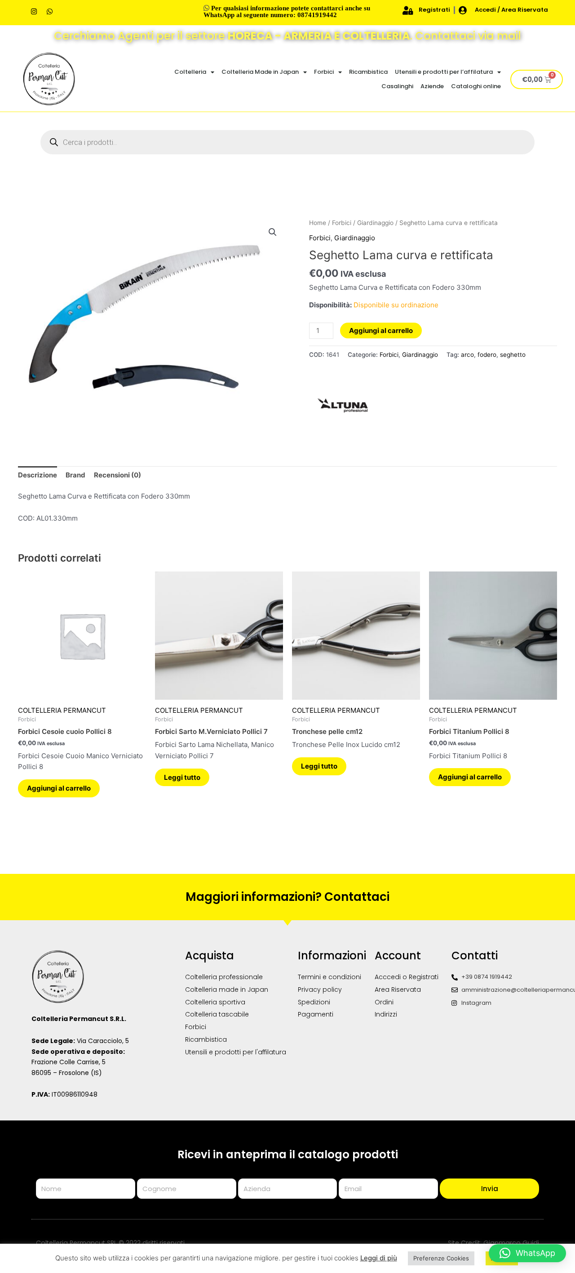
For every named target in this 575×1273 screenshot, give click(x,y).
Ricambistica (368, 71)
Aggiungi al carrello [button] (59, 788)
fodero (487, 354)
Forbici (324, 71)
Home (317, 222)
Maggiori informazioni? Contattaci (287, 897)
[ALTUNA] (342, 405)
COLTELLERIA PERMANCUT (62, 710)
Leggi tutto (182, 777)
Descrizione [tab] (37, 475)
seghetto (513, 354)
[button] (273, 232)
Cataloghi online (476, 86)
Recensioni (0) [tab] (117, 475)
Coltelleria (190, 71)
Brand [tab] (75, 475)
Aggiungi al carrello (381, 330)
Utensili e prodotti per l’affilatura (444, 71)
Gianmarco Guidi (511, 1242)
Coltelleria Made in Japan (260, 71)
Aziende (432, 86)
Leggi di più (378, 1258)
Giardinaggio (375, 222)
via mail (499, 35)
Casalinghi (397, 86)
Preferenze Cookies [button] (441, 1258)
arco (467, 354)
